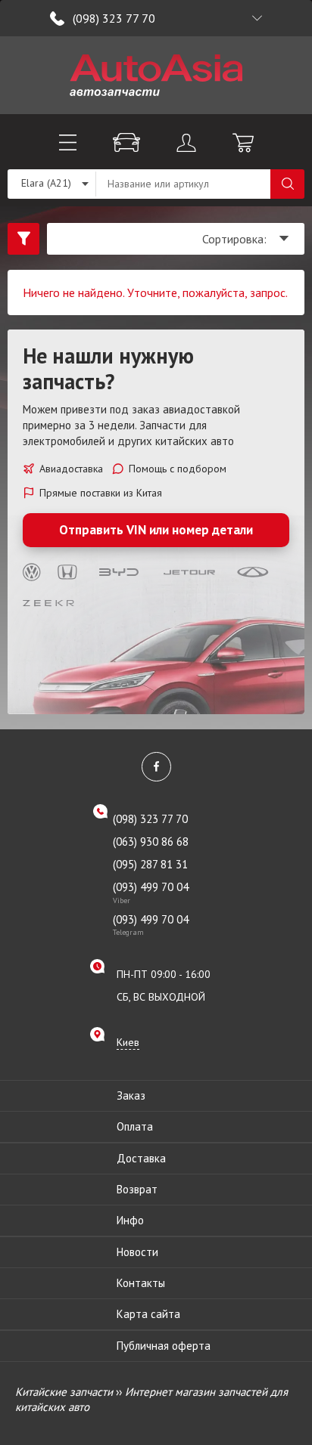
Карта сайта (148, 1314)
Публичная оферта (164, 1345)
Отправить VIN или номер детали (156, 529)
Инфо (130, 1220)
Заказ (131, 1095)
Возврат (137, 1189)
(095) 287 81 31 (150, 864)
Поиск (287, 184)
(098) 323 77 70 (114, 18)
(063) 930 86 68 (151, 841)
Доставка (141, 1158)
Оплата (135, 1126)
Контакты (141, 1283)
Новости (137, 1252)
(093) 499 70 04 (151, 892)
